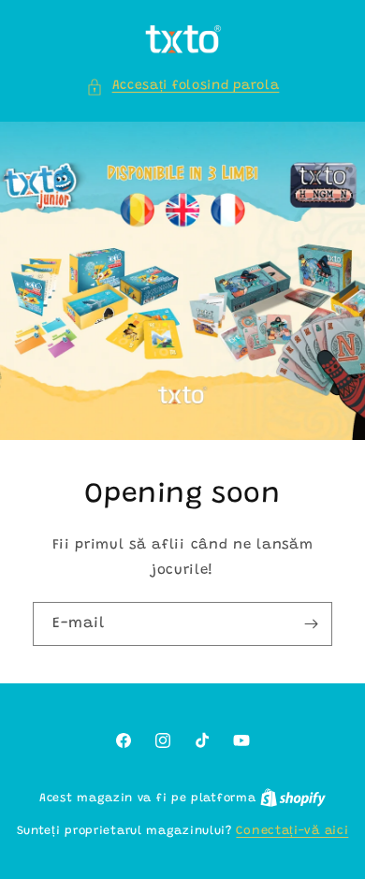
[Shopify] (293, 798)
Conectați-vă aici (292, 831)
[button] (183, 86)
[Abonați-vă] (310, 624)
